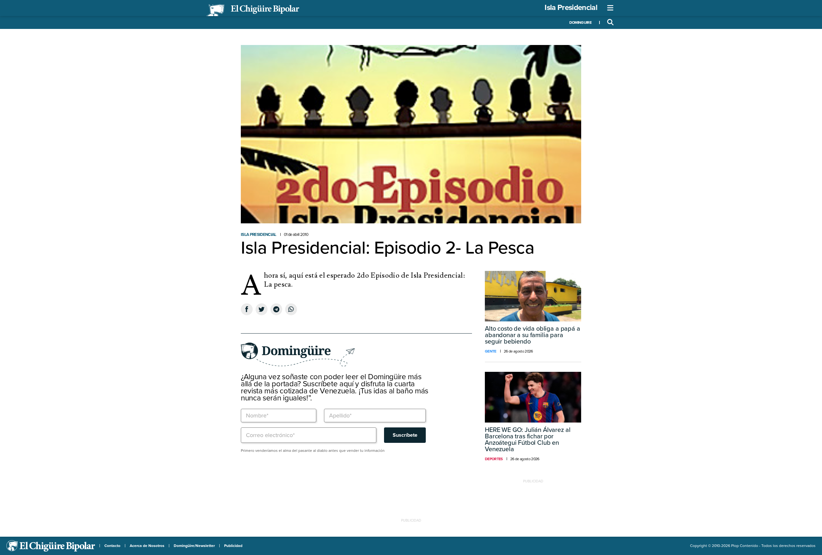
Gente (490, 351)
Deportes (494, 459)
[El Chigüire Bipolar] (252, 10)
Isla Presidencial (571, 7)
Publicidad (233, 545)
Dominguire (580, 22)
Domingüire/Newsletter (194, 545)
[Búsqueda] (610, 22)
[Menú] (610, 8)
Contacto (112, 545)
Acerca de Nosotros (147, 545)
